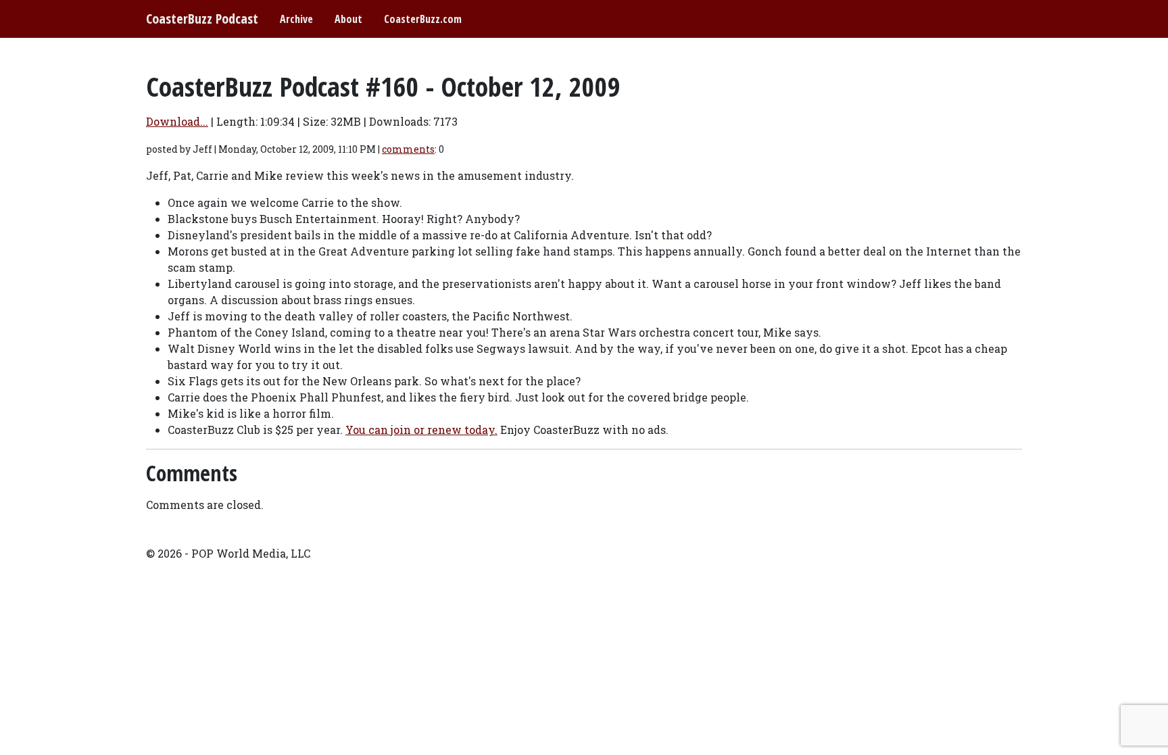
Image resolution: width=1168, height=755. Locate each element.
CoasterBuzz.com (423, 18)
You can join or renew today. (421, 429)
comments (408, 149)
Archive (296, 18)
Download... (177, 121)
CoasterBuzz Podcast (202, 18)
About (348, 18)
